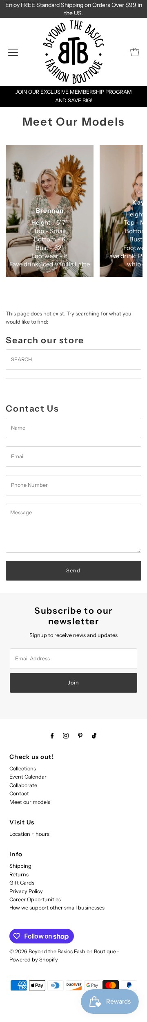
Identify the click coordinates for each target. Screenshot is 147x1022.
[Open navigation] (13, 52)
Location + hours (29, 834)
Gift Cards (21, 883)
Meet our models (29, 802)
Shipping (20, 866)
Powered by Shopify (33, 960)
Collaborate (23, 785)
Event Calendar (28, 777)
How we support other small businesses (57, 908)
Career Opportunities (35, 899)
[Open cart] (134, 52)
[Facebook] (52, 736)
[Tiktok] (94, 736)
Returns (19, 874)
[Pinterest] (80, 736)
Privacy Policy (26, 891)
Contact (19, 793)
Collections (22, 768)
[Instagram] (66, 736)
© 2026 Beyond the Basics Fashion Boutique (62, 951)
